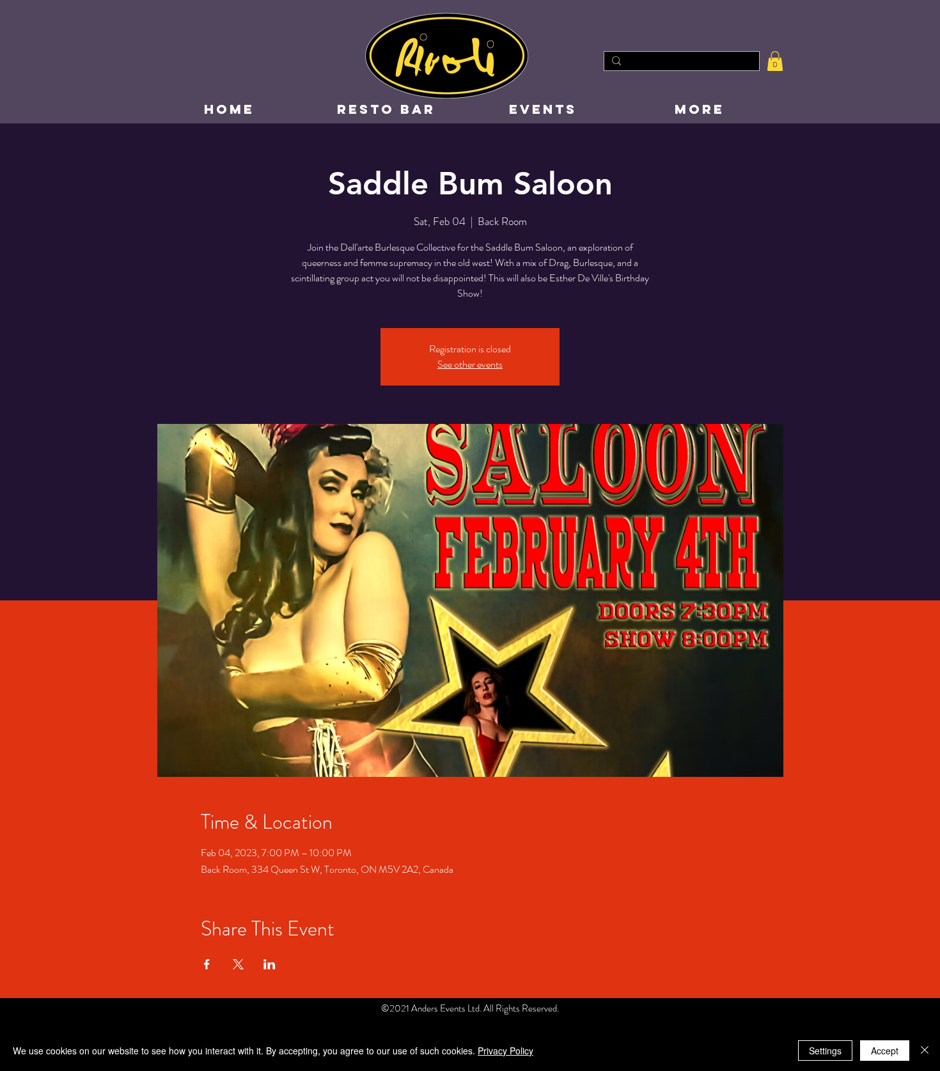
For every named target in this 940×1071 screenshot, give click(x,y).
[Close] (924, 1050)
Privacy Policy (505, 1050)
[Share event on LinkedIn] (269, 964)
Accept (884, 1050)
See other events (470, 364)
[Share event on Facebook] (207, 964)
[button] (775, 61)
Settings (825, 1050)
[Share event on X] (238, 964)
